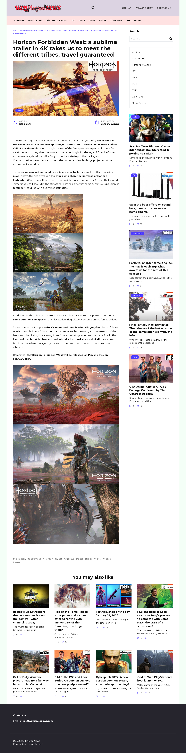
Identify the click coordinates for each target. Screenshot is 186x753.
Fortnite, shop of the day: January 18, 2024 (113, 613)
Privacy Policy (144, 8)
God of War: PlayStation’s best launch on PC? (154, 678)
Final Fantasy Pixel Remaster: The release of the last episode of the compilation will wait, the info (150, 330)
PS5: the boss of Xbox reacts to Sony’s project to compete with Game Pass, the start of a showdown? (153, 619)
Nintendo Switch (56, 20)
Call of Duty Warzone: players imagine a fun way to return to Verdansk (31, 680)
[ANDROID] (151, 319)
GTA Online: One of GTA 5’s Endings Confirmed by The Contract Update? (147, 390)
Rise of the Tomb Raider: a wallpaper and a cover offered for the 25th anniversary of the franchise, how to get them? (71, 620)
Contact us (164, 8)
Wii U (102, 20)
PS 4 (82, 20)
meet (59, 559)
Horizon (48, 559)
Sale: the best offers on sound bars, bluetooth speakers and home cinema (150, 208)
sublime (69, 559)
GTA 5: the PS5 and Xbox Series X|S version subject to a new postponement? (72, 680)
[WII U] (151, 140)
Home (16, 31)
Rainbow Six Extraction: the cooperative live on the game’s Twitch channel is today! (29, 617)
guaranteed (35, 559)
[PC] (151, 198)
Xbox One (116, 20)
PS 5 (92, 20)
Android (19, 20)
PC (73, 20)
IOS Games (35, 20)
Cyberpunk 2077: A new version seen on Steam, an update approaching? (112, 680)
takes (80, 559)
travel (98, 559)
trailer (89, 559)
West (17, 562)
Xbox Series (134, 20)
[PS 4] (151, 380)
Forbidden (20, 559)
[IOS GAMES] (151, 257)
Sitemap (126, 8)
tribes (107, 559)
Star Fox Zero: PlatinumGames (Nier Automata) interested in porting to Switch (150, 150)
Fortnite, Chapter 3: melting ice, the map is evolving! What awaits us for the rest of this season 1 (151, 268)
